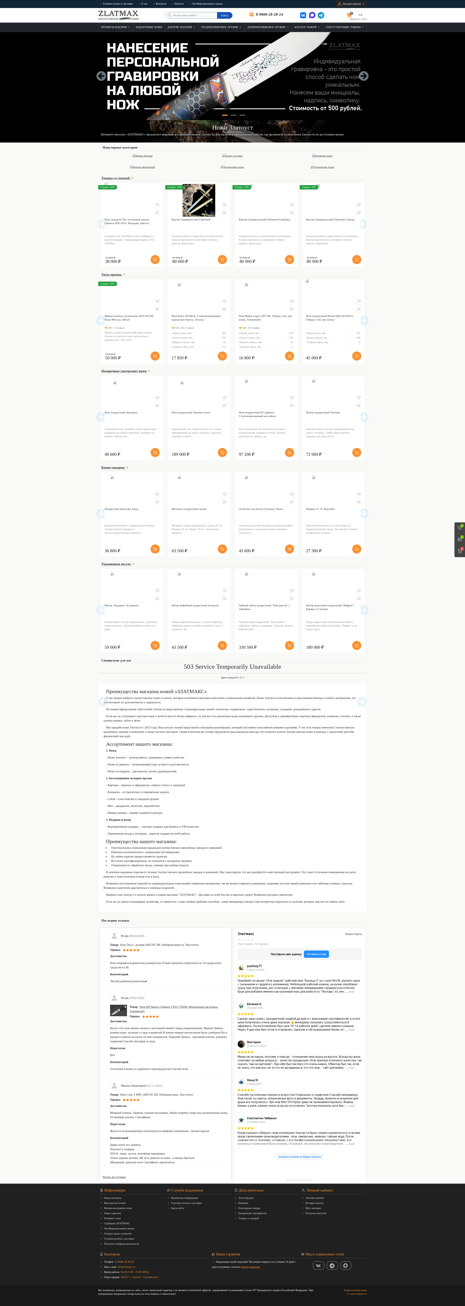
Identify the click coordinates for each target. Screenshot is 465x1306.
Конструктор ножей (115, 1203)
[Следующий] (362, 224)
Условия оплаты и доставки (118, 3)
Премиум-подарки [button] (114, 27)
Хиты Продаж (246, 1198)
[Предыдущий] (103, 224)
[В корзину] (155, 259)
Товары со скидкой (248, 1218)
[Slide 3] (242, 115)
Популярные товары (249, 1208)
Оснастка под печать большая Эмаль (261, 508)
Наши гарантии (112, 1213)
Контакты (161, 3)
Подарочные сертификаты (252, 1213)
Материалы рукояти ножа (118, 1208)
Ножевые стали (112, 1218)
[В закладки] (157, 204)
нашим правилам (250, 1267)
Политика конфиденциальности (121, 1243)
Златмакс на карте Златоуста (300, 1180)
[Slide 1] (225, 115)
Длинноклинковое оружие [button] (266, 27)
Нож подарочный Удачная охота (191, 412)
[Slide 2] (233, 115)
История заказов (315, 1203)
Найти (224, 15)
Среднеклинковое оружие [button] (220, 27)
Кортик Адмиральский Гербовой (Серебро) (264, 219)
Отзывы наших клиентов (118, 1233)
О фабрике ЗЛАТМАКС (117, 1223)
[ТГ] (332, 1265)
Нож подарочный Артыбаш (121, 412)
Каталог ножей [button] (306, 27)
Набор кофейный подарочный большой (195, 605)
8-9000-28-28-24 (269, 14)
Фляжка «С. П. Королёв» (320, 508)
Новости (179, 3)
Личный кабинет (315, 1198)
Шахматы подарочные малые (189, 508)
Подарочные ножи (149, 27)
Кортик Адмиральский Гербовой (191, 219)
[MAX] (346, 1265)
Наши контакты (112, 1198)
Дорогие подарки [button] (180, 27)
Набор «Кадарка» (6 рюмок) (121, 605)
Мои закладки (313, 1208)
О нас (144, 3)
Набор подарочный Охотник (323, 412)
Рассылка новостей (316, 1213)
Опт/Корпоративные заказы (207, 3)
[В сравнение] (157, 212)
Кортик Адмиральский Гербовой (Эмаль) (330, 219)
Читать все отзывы (114, 1177)
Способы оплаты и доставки (186, 1203)
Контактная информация (184, 1198)
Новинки (243, 1203)
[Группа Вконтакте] (318, 1265)
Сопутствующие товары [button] (343, 27)
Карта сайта (177, 1208)
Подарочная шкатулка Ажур (121, 508)
